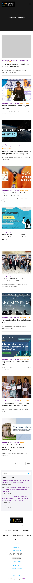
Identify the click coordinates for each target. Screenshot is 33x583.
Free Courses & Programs (16, 145)
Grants (29, 535)
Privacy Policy (16, 547)
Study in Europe (16, 572)
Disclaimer (16, 544)
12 (15, 463)
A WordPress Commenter (8, 506)
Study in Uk (16, 565)
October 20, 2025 (24, 190)
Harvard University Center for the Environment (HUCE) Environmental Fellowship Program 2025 (15, 489)
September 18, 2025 (25, 317)
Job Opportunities (18, 535)
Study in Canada (16, 562)
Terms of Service (16, 551)
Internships (5, 535)
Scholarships (20, 526)
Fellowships (14, 60)
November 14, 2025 (7, 148)
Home (10, 526)
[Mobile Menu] (30, 4)
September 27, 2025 (25, 276)
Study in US (16, 575)
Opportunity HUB (23, 60)
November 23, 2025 (6, 61)
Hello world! (20, 506)
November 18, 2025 (24, 103)
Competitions (5, 60)
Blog (16, 540)
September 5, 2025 (24, 359)
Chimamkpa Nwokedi (7, 480)
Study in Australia (17, 568)
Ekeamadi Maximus (7, 496)
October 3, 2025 (24, 232)
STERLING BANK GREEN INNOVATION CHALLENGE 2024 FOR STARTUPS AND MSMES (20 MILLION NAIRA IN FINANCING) (15, 498)
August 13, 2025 (24, 442)
